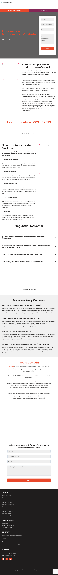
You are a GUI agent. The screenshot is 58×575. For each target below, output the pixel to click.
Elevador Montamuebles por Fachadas (12, 500)
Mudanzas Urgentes (7, 511)
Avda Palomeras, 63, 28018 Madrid (12, 535)
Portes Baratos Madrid (8, 516)
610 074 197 (6, 538)
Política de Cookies (7, 527)
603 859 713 (44, 10)
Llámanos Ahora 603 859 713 (29, 122)
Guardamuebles (6, 513)
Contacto (4, 498)
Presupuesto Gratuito (14, 10)
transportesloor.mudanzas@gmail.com (14, 544)
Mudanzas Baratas (7, 502)
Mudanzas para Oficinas (8, 507)
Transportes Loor (6, 495)
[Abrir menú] (55, 5)
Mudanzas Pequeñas (7, 509)
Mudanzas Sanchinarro (8, 504)
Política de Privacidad (8, 525)
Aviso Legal (5, 523)
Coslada (11, 366)
